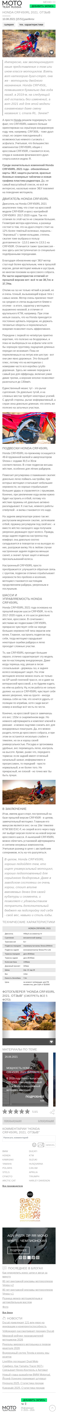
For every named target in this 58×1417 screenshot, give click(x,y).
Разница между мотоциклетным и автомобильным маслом (22, 1300)
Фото (5, 1307)
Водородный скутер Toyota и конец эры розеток (25, 1355)
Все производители (12, 1186)
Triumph (34, 1176)
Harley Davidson (39, 1180)
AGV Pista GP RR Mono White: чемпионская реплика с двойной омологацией (27, 1238)
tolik (42, 1100)
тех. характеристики (31, 24)
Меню (47, 2)
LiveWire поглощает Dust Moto (20, 1361)
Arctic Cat (9, 1180)
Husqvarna (36, 1164)
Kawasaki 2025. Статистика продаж (23, 1388)
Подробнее (35, 1096)
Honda (17, 120)
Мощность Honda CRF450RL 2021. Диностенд (25, 1070)
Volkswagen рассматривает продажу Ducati (28, 1331)
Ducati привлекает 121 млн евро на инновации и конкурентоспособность (24, 1324)
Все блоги (7, 1312)
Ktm (31, 1155)
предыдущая (13, 1120)
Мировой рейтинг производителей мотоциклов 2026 (22, 1337)
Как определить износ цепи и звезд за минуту (24, 1274)
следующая (46, 1120)
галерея (9, 24)
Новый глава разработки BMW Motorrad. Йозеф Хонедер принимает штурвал (26, 1376)
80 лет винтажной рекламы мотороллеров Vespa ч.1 (27, 1291)
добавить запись (42, 6)
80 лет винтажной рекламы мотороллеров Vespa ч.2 (27, 1283)
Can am (33, 1168)
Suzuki (33, 1159)
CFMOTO (7, 1176)
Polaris (7, 1168)
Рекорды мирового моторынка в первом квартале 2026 (26, 1346)
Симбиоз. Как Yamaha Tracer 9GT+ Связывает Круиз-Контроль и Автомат (25, 1368)
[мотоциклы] (12, 4)
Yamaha (7, 1164)
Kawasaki (8, 1159)
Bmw (5, 1151)
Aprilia (33, 1172)
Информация (27, 1408)
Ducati (33, 1151)
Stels (6, 1172)
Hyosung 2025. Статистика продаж (23, 1383)
